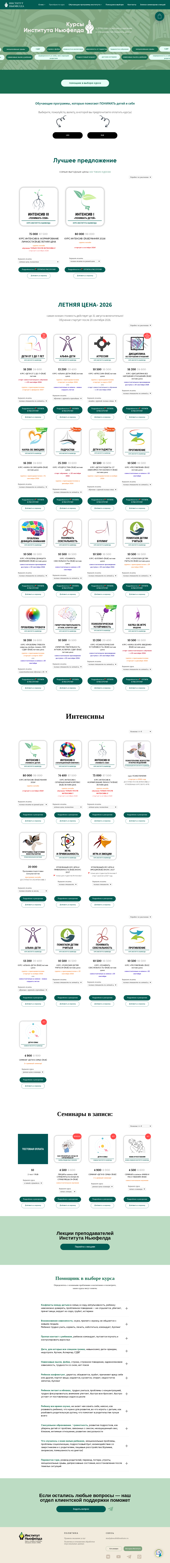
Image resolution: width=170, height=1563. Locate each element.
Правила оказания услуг (74, 1538)
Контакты (132, 5)
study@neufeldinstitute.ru (117, 1538)
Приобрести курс (57, 5)
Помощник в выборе (115, 5)
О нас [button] (41, 5)
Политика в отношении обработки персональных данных (79, 1542)
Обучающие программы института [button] (84, 5)
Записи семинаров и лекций (152, 5)
